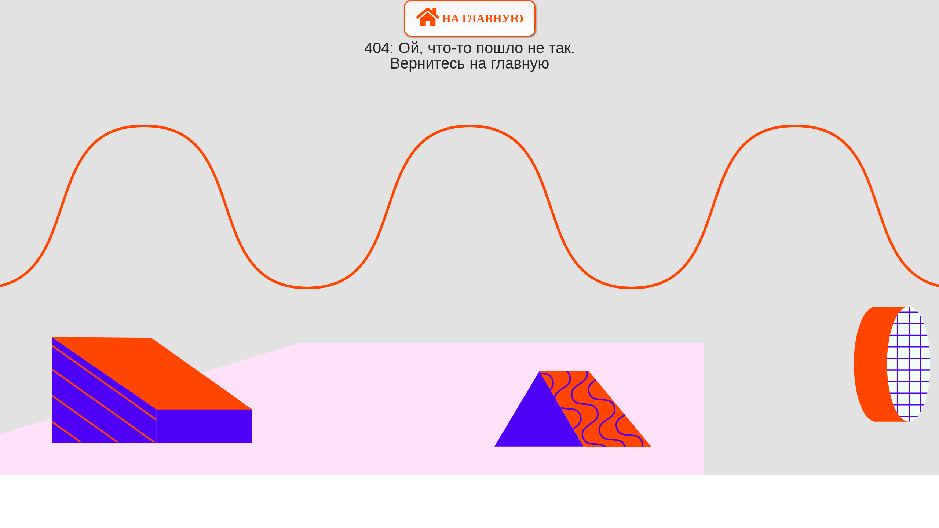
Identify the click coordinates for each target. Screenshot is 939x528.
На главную (482, 18)
